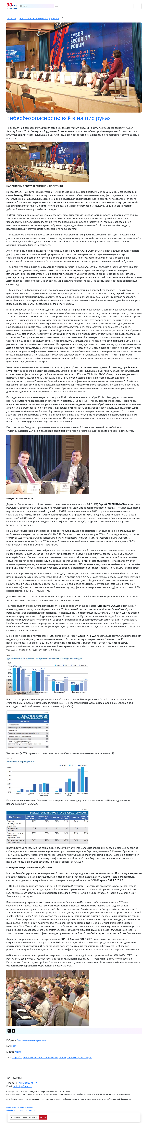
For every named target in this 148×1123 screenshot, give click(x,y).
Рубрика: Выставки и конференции (39, 18)
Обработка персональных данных (20, 1110)
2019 (13, 1046)
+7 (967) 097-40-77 (27, 1082)
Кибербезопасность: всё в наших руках (58, 118)
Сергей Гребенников (24, 1057)
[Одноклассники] (13, 1031)
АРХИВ (43, 1117)
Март (18, 1051)
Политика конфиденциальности (20, 1107)
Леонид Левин (67, 1057)
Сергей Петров (83, 1057)
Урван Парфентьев (47, 1057)
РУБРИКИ (15, 1117)
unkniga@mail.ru (22, 1086)
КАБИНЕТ (33, 1117)
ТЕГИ (24, 1117)
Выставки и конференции (31, 1040)
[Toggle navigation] (138, 6)
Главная (11, 18)
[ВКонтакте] (9, 1031)
